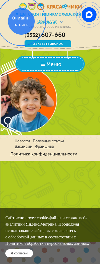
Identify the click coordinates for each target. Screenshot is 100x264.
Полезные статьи (48, 141)
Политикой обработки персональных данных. (47, 243)
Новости (22, 141)
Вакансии (24, 146)
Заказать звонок (48, 43)
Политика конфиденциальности (43, 154)
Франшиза (44, 146)
